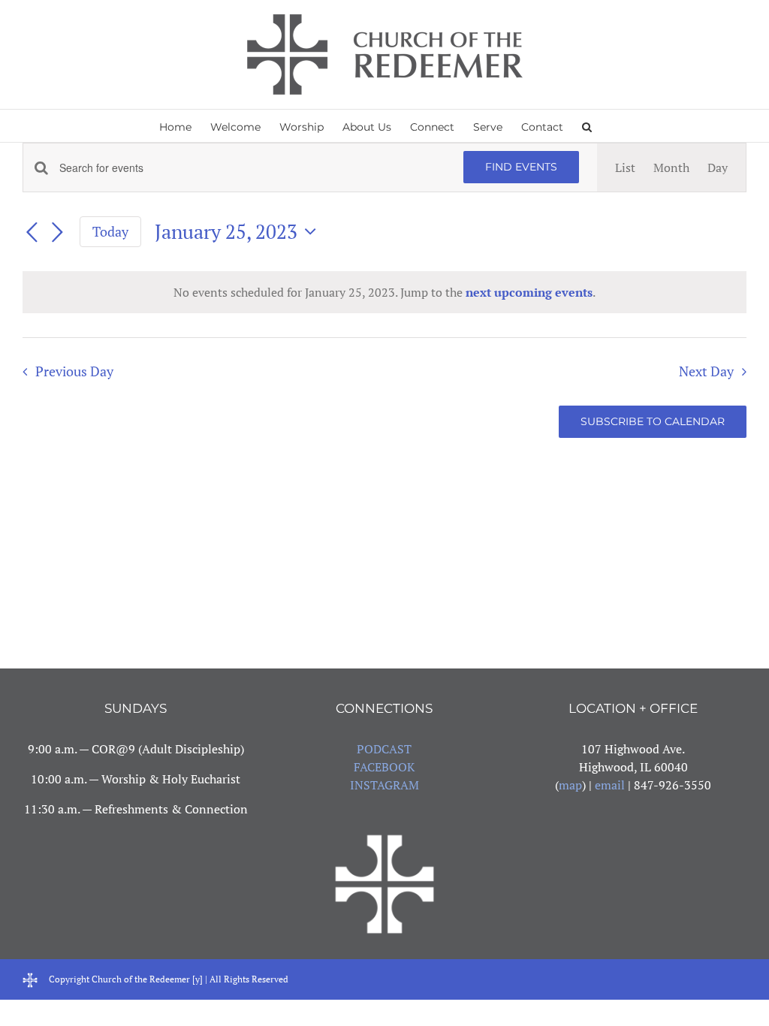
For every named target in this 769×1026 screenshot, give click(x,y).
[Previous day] (32, 233)
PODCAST (384, 749)
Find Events (521, 167)
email (610, 785)
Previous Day (74, 371)
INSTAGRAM (384, 785)
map (570, 785)
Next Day (706, 371)
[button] (587, 126)
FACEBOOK (384, 767)
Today (110, 231)
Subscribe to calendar (653, 421)
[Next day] (57, 233)
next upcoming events (529, 292)
